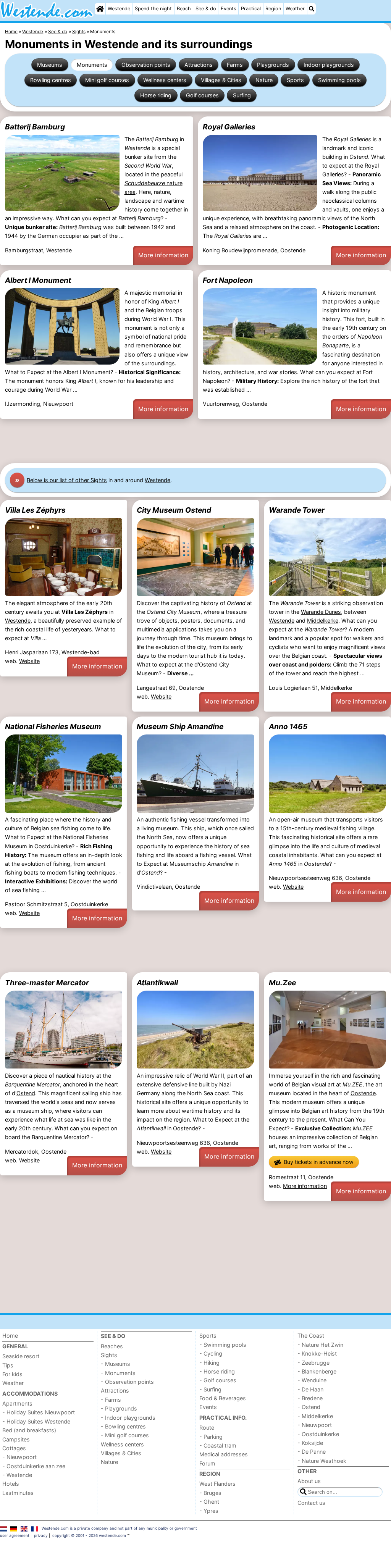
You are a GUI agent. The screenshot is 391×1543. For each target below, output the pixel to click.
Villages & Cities (221, 80)
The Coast (310, 1335)
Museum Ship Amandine (180, 726)
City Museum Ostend (174, 510)
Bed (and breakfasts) (29, 1430)
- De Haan (310, 1389)
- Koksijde (310, 1443)
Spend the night (153, 8)
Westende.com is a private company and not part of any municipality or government (119, 1528)
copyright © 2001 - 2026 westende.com (89, 1535)
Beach (184, 8)
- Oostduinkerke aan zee (33, 1466)
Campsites (16, 1439)
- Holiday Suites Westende (36, 1421)
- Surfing (210, 1389)
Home (10, 1335)
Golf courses (202, 95)
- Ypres (208, 1510)
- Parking (211, 1436)
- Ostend (308, 1407)
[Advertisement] (195, 441)
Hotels (10, 1483)
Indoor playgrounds (329, 64)
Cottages (14, 1448)
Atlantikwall (157, 982)
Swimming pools (339, 80)
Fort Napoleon (228, 280)
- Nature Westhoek (321, 1460)
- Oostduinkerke (318, 1434)
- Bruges (210, 1493)
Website (29, 661)
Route (206, 1427)
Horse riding (155, 95)
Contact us (311, 1502)
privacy (41, 1535)
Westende (119, 8)
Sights (109, 1355)
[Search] (311, 9)
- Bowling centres (123, 1426)
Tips (7, 1365)
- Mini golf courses (125, 1435)
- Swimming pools (222, 1344)
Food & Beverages (222, 1398)
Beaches (112, 1346)
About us (309, 1481)
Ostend (208, 664)
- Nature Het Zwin (320, 1344)
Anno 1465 (288, 726)
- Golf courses (217, 1380)
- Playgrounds (119, 1408)
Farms (235, 64)
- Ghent (209, 1501)
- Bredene (310, 1398)
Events (228, 8)
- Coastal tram (217, 1445)
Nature (264, 80)
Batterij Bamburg (35, 126)
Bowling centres (50, 80)
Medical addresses (223, 1454)
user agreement (14, 1535)
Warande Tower (297, 510)
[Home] (100, 9)
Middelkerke (322, 620)
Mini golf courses (107, 80)
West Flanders (217, 1483)
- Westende (17, 1475)
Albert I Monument (38, 280)
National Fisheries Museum (53, 726)
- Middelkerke (315, 1416)
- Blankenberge (316, 1371)
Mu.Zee (282, 982)
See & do (206, 8)
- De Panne (311, 1451)
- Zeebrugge (313, 1362)
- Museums (115, 1364)
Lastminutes (18, 1493)
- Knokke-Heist (317, 1353)
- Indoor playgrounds (128, 1417)
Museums (49, 64)
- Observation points (127, 1381)
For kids (12, 1374)
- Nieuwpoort (19, 1457)
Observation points (145, 64)
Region (273, 8)
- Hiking (209, 1362)
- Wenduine (311, 1380)
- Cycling (210, 1353)
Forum (207, 1463)
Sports (295, 80)
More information (163, 255)
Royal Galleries (229, 126)
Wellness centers (164, 80)
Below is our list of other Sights (67, 480)
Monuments (92, 64)
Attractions (198, 64)
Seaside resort (20, 1356)
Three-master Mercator (47, 982)
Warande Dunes (321, 611)
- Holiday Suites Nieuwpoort (38, 1412)
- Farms (111, 1399)
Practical (251, 8)
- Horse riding (217, 1371)
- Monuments (118, 1373)
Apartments (17, 1403)
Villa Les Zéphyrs (35, 510)
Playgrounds (273, 64)
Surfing (242, 95)
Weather (295, 8)
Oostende (185, 1128)
